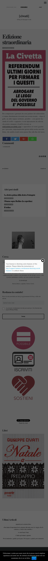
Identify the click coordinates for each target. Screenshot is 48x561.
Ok (34, 558)
